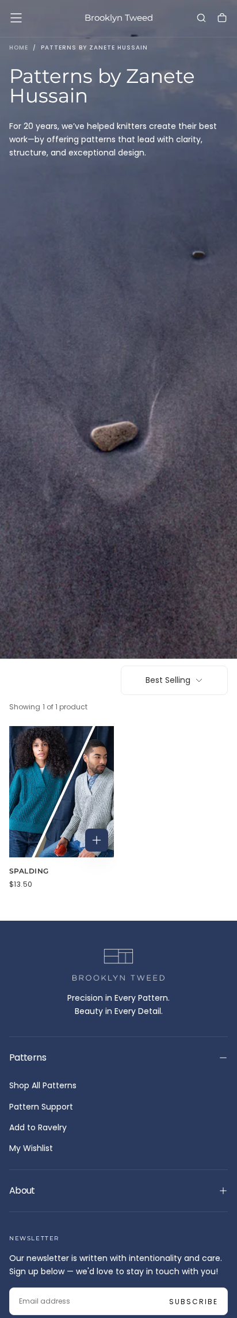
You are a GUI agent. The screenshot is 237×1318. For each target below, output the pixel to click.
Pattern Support (41, 1106)
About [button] (22, 1190)
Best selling (168, 680)
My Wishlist (31, 1148)
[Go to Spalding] (61, 791)
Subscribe (193, 1301)
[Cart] (222, 19)
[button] (16, 18)
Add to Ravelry (38, 1127)
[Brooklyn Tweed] (118, 965)
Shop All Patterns (43, 1085)
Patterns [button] (27, 1057)
